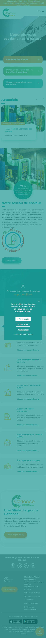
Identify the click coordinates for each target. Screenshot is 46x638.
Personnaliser (23, 330)
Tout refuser (24, 324)
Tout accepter (23, 319)
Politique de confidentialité (23, 334)
